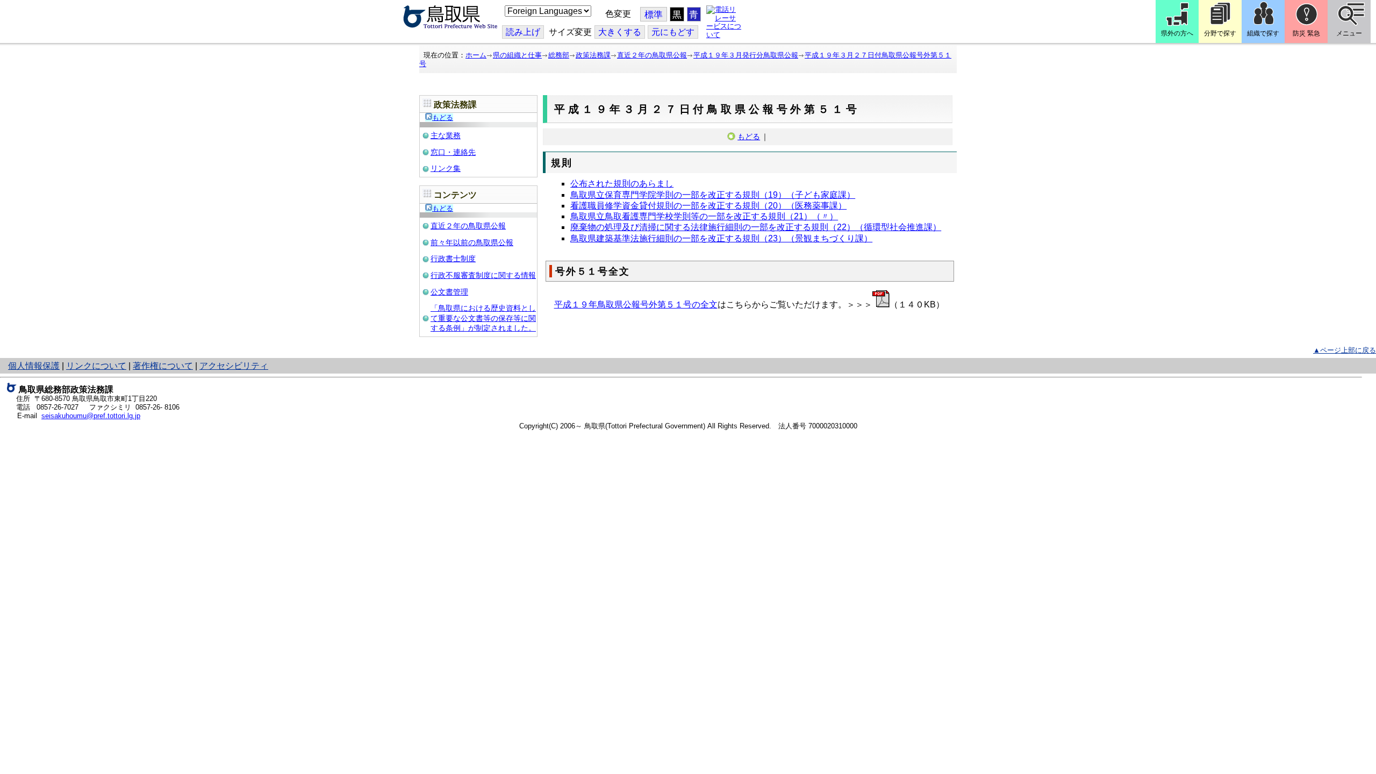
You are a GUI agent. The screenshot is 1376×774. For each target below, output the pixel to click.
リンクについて (96, 365)
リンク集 (446, 168)
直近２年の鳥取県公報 (652, 55)
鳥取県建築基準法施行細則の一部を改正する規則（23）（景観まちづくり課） (721, 238)
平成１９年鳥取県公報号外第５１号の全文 (636, 304)
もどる (442, 117)
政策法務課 (593, 55)
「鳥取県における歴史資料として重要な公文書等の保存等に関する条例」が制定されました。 (483, 318)
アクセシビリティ (233, 365)
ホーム (475, 55)
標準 (653, 15)
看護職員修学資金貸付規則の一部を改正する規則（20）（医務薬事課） (708, 205)
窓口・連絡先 (453, 152)
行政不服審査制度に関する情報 (483, 275)
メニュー (1349, 33)
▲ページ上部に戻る (1344, 350)
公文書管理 (449, 292)
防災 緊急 (1306, 33)
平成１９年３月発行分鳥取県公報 (745, 55)
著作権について (163, 365)
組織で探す (1263, 33)
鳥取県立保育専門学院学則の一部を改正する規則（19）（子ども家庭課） (712, 194)
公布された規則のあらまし (621, 183)
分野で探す (1220, 33)
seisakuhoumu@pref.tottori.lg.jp (90, 416)
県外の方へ (1177, 33)
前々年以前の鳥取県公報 (472, 242)
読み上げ (523, 32)
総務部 (558, 55)
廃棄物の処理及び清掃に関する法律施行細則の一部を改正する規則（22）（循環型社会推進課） (755, 227)
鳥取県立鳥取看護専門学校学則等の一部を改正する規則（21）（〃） (704, 216)
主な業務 (446, 135)
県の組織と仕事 (517, 55)
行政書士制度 (453, 258)
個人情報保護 (34, 365)
